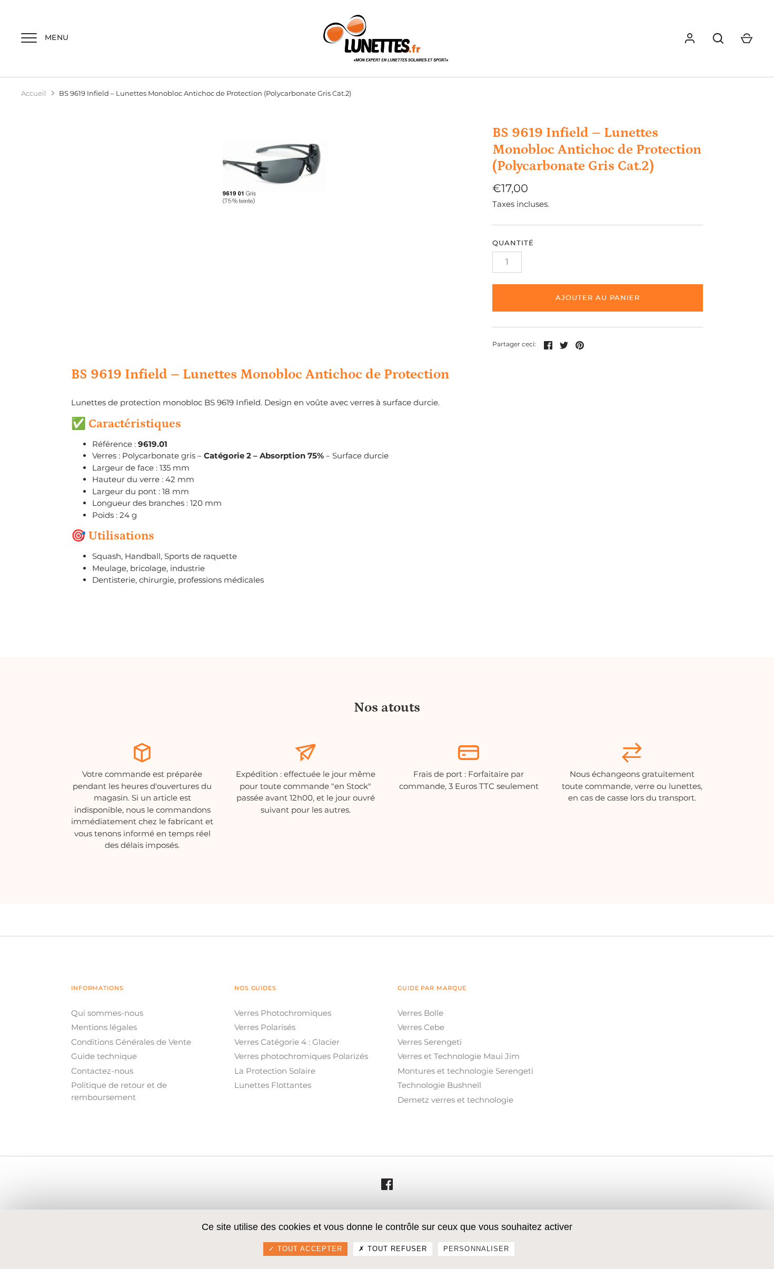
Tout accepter (308, 1249)
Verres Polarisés (264, 1027)
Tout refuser (396, 1249)
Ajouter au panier (597, 297)
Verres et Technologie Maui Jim (459, 1056)
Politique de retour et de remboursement (119, 1091)
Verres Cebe (421, 1027)
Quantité (513, 242)
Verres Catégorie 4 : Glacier (287, 1042)
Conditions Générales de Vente (131, 1042)
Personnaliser (476, 1249)
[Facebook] (387, 1184)
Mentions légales (104, 1027)
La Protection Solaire (274, 1071)
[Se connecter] (689, 38)
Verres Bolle (420, 1013)
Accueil (33, 93)
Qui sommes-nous (107, 1013)
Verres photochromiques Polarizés (301, 1056)
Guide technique (104, 1056)
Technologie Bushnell (439, 1085)
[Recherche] (718, 38)
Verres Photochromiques (282, 1013)
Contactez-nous (102, 1071)
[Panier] (746, 38)
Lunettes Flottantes (272, 1085)
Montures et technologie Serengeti (465, 1071)
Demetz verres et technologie (455, 1100)
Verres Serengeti (430, 1042)
